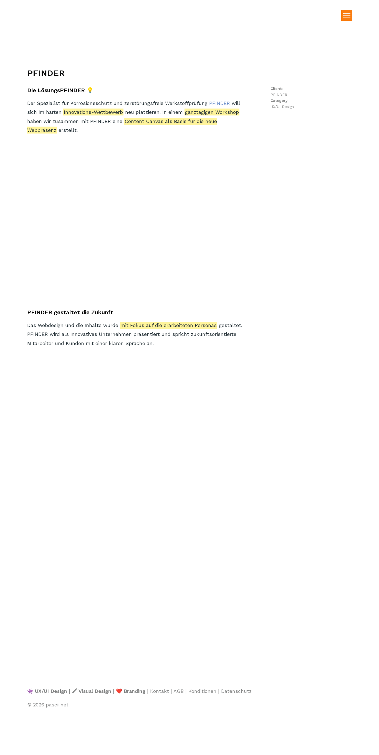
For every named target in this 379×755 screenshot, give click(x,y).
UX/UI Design (282, 106)
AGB (178, 691)
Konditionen (202, 691)
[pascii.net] (46, 28)
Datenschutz (236, 691)
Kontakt (159, 691)
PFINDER (219, 103)
